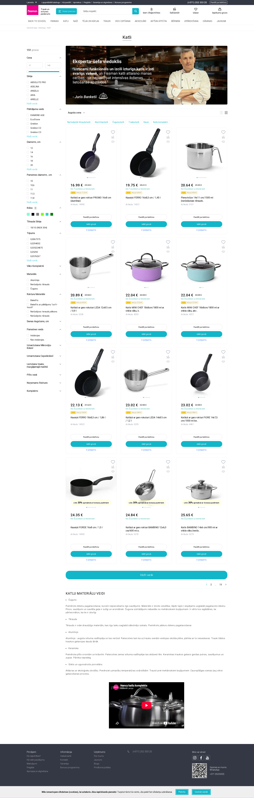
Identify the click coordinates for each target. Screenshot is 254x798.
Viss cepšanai (122, 21)
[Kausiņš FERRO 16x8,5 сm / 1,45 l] (146, 153)
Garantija (64, 763)
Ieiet (145, 13)
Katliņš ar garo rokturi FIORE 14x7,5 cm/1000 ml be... (199, 419)
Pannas (55, 21)
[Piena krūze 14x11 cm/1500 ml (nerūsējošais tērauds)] (201, 153)
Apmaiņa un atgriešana (37, 771)
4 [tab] (91, 177)
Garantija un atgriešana (102, 2)
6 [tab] (94, 177)
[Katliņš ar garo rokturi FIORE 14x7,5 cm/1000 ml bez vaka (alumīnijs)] (201, 373)
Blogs (96, 763)
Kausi (146, 122)
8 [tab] (150, 177)
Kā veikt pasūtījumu (36, 760)
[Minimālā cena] (35, 65)
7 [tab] (149, 177)
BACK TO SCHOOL (37, 21)
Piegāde (87, 2)
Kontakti (64, 760)
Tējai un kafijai (90, 21)
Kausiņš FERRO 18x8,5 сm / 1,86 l (88, 417)
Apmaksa (77, 2)
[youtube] (207, 757)
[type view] (221, 112)
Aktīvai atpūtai (159, 21)
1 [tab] (87, 177)
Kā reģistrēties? (34, 756)
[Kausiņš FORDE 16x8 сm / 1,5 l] (91, 482)
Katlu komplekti (160, 122)
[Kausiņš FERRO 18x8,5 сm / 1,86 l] (91, 373)
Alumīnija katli (101, 122)
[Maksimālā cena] (53, 65)
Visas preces (68, 11)
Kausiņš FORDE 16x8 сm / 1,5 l (86, 527)
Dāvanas (207, 21)
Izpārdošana (191, 21)
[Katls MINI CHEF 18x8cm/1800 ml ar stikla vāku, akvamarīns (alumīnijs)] (201, 263)
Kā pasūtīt (66, 2)
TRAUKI (107, 21)
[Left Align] (135, 11)
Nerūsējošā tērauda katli (78, 122)
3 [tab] (90, 177)
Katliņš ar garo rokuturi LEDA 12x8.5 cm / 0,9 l (91, 309)
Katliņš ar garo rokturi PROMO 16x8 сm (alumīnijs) (91, 199)
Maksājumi (32, 763)
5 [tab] (93, 177)
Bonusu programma (123, 2)
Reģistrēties (154, 13)
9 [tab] (152, 177)
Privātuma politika (102, 767)
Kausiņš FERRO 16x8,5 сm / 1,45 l (143, 197)
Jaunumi (98, 760)
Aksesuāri (140, 21)
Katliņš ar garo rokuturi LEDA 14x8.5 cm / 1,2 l (146, 419)
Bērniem (175, 21)
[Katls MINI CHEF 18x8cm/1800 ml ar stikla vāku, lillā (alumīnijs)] (146, 263)
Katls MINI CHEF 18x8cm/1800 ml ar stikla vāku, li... (145, 309)
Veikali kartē (65, 756)
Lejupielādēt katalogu (51, 2)
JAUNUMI (221, 21)
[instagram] (194, 757)
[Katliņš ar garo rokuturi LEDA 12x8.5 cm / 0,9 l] (91, 263)
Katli (66, 21)
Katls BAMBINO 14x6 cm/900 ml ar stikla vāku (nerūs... (199, 529)
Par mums (99, 756)
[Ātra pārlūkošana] (113, 142)
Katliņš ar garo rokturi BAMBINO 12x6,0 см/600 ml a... (146, 529)
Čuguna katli (118, 122)
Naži (75, 21)
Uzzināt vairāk (201, 792)
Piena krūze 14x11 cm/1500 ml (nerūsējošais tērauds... (197, 199)
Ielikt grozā (91, 224)
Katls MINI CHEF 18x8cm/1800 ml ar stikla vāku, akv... (200, 309)
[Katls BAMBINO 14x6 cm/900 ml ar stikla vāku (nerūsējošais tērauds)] (201, 482)
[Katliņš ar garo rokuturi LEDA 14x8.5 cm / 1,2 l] (146, 373)
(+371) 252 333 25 (197, 2)
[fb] (201, 757)
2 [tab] (88, 177)
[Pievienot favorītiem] (113, 132)
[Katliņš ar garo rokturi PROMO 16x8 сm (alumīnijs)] (91, 153)
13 (220, 584)
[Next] (225, 584)
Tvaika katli (133, 122)
